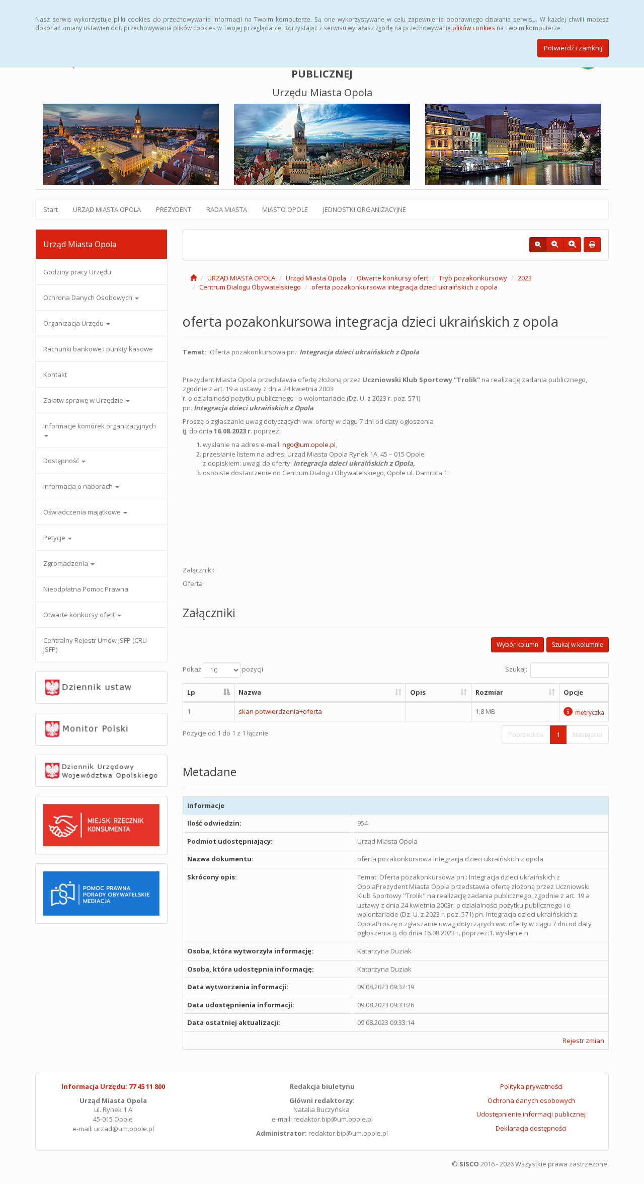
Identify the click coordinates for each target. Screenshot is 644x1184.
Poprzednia (526, 734)
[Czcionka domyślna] (537, 244)
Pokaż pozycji (223, 669)
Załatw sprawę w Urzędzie (84, 400)
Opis (418, 692)
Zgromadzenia (66, 563)
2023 (525, 277)
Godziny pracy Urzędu (77, 271)
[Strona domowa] (193, 277)
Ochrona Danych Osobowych (88, 297)
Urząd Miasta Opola (316, 277)
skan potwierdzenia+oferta (280, 711)
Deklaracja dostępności (531, 1128)
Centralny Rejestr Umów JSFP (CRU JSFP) (95, 645)
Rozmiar (489, 692)
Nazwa (249, 692)
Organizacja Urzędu (74, 323)
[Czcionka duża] (572, 244)
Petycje (55, 537)
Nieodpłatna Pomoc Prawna (85, 589)
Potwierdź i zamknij (573, 47)
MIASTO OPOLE (285, 209)
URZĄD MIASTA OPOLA (107, 209)
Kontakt (55, 374)
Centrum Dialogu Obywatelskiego (250, 286)
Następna (587, 734)
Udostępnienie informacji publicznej (531, 1114)
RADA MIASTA (226, 209)
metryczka (589, 712)
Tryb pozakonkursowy (473, 277)
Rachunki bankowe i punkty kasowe (98, 348)
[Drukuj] (592, 244)
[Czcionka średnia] (555, 244)
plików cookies (473, 28)
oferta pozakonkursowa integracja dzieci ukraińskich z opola (404, 286)
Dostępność (61, 460)
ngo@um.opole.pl (309, 444)
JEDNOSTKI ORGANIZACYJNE (364, 209)
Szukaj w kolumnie (577, 644)
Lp (191, 692)
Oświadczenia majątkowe (82, 511)
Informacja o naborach (78, 486)
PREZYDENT (173, 209)
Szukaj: (516, 669)
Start (50, 209)
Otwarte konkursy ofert (79, 614)
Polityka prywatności (531, 1086)
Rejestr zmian (583, 1040)
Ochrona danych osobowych (531, 1100)
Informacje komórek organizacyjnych (99, 425)
